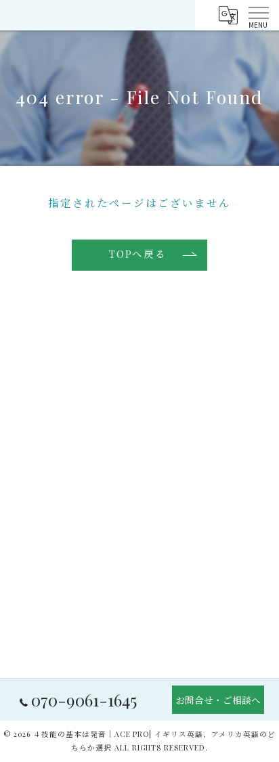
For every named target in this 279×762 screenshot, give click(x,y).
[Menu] (258, 15)
